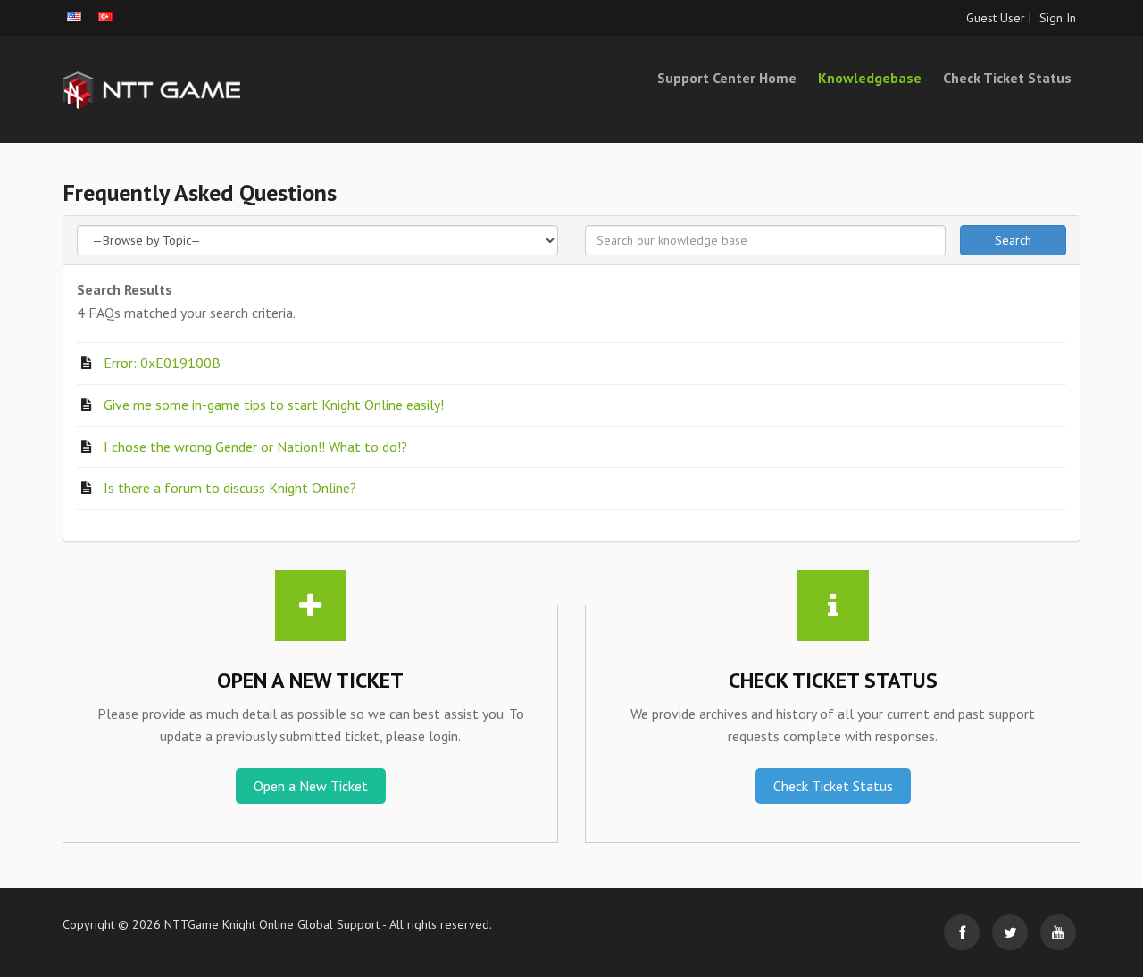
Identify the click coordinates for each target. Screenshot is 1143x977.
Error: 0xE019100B (162, 363)
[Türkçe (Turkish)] (105, 16)
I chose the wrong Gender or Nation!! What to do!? (255, 446)
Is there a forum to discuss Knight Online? (230, 488)
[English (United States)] (74, 16)
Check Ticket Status (1007, 78)
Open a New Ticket (311, 786)
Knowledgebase (870, 78)
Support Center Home (727, 78)
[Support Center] (223, 89)
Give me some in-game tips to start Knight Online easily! (274, 404)
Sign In (1057, 18)
